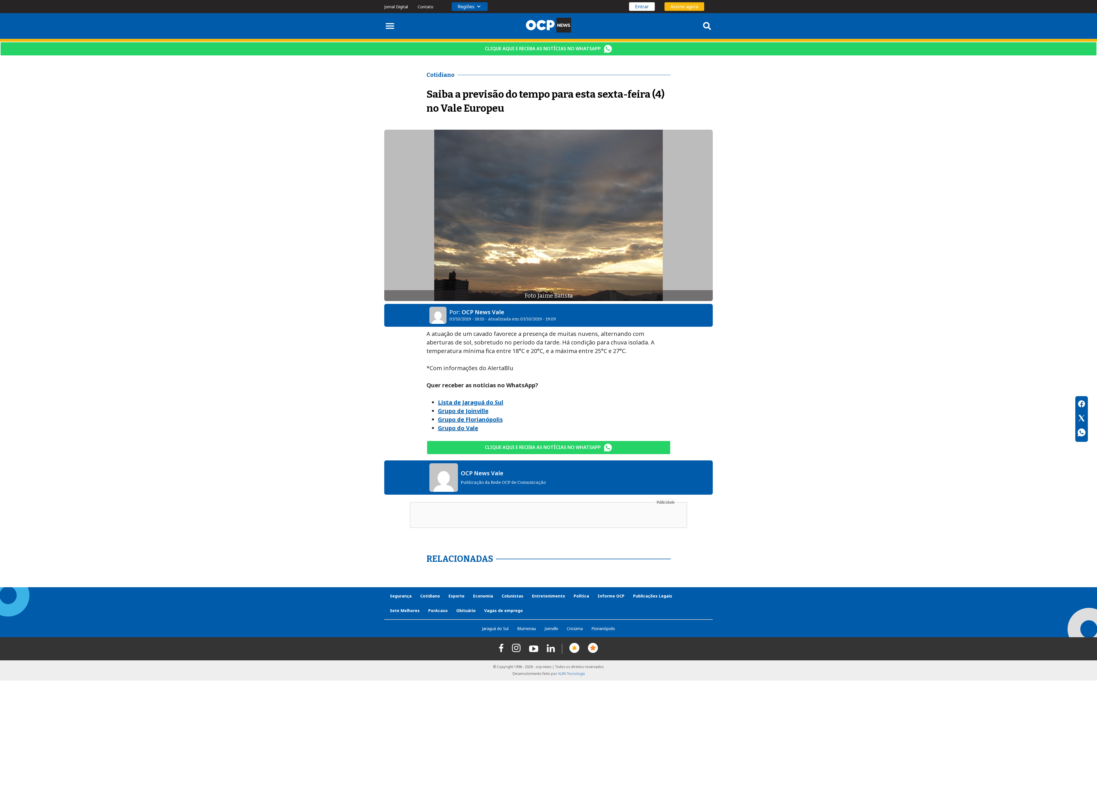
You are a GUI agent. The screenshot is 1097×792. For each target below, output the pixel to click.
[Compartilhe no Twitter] (1081, 419)
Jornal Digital (396, 6)
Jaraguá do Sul (495, 628)
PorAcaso (438, 610)
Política (581, 596)
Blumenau (526, 628)
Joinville (551, 628)
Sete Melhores (405, 610)
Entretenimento (548, 596)
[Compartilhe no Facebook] (1081, 405)
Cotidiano (430, 596)
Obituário (466, 610)
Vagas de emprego (503, 610)
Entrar (642, 6)
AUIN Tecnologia (571, 673)
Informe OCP (611, 596)
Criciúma (575, 628)
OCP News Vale (483, 312)
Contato (425, 6)
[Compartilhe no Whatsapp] (1081, 433)
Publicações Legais (652, 596)
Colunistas (512, 596)
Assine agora (684, 6)
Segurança (401, 596)
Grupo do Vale (458, 428)
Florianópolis (603, 628)
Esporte (457, 596)
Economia (483, 596)
